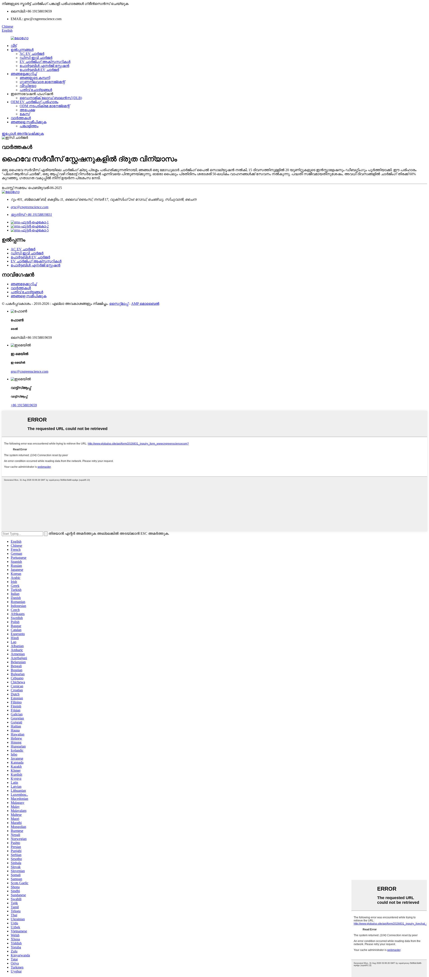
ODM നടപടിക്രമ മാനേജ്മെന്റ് (45, 106)
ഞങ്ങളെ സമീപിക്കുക (28, 122)
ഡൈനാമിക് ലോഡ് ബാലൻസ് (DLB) (51, 98)
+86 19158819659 (24, 405)
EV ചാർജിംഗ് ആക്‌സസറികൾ (45, 62)
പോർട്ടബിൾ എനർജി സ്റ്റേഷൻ (44, 66)
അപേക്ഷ (27, 110)
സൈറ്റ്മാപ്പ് (118, 304)
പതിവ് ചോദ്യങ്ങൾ (36, 90)
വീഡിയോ (28, 86)
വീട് (14, 46)
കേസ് (25, 114)
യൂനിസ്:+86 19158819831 (31, 214)
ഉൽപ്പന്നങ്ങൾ (22, 50)
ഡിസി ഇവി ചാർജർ (36, 58)
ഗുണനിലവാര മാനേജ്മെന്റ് (42, 82)
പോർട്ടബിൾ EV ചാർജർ (39, 70)
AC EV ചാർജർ (32, 54)
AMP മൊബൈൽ (145, 304)
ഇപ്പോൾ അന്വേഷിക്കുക (23, 133)
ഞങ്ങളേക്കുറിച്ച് (24, 74)
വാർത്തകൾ (21, 118)
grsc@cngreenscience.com (29, 207)
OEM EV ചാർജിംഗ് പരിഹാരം (34, 102)
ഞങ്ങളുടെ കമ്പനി (35, 78)
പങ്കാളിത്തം (29, 126)
